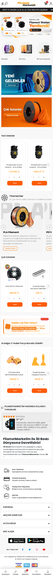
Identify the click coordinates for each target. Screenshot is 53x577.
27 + (13, 280)
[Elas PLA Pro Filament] (14, 273)
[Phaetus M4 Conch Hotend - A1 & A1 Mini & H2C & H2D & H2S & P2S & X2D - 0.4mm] (14, 152)
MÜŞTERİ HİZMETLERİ (12, 515)
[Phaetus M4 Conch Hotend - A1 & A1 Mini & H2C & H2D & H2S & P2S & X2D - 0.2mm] (38, 152)
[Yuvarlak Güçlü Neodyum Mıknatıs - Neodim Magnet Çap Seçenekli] (38, 273)
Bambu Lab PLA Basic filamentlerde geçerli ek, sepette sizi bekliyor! (28, 328)
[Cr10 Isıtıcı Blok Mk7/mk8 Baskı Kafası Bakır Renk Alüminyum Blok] (14, 359)
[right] (50, 50)
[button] (21, 35)
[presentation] (3, 227)
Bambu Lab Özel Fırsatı (24, 323)
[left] (3, 50)
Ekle (15, 183)
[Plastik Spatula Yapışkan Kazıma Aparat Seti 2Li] (38, 359)
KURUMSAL (8, 507)
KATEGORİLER (9, 523)
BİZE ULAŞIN (8, 531)
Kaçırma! (44, 319)
